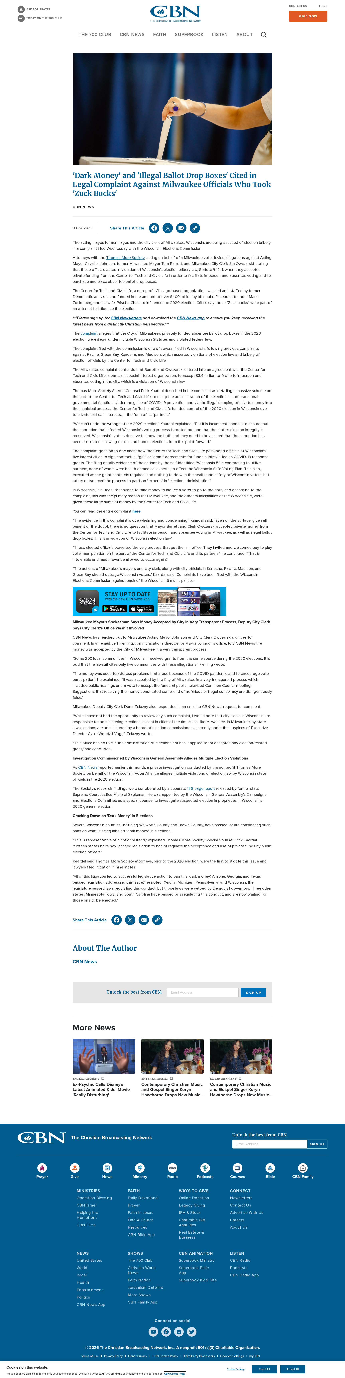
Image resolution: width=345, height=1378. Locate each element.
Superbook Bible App (194, 1270)
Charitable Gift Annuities (192, 1222)
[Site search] (264, 36)
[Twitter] (168, 228)
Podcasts (239, 1267)
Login (323, 6)
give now (308, 16)
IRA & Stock (190, 1212)
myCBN (254, 1356)
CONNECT (240, 1191)
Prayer (134, 1205)
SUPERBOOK (189, 34)
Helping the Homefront (87, 1215)
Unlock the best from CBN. (134, 992)
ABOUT (244, 34)
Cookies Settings (232, 1356)
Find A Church (141, 1220)
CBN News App (91, 1304)
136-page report (201, 788)
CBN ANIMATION (196, 1253)
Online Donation (194, 1198)
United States (89, 1260)
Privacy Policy (113, 1356)
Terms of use (90, 1356)
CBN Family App (143, 1302)
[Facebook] (154, 228)
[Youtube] (153, 1332)
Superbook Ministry (196, 1260)
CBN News (83, 207)
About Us (239, 1227)
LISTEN (220, 34)
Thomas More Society (125, 257)
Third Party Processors (199, 1356)
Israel (82, 1275)
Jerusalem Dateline (145, 1287)
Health (83, 1282)
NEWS (83, 1253)
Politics (83, 1297)
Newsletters (241, 1198)
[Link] (195, 228)
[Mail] (181, 228)
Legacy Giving (192, 1205)
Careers (237, 1220)
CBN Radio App (244, 1275)
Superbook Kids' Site (198, 1280)
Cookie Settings (236, 1369)
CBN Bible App (141, 1234)
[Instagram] (179, 1332)
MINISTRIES (88, 1191)
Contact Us (298, 6)
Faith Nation (139, 1280)
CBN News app (191, 318)
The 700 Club (95, 34)
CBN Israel (86, 1205)
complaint (89, 333)
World (82, 1267)
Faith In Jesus (140, 1212)
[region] (172, 1369)
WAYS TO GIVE (194, 1191)
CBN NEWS (132, 34)
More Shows (139, 1295)
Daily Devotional (143, 1198)
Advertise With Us (247, 1212)
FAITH (160, 34)
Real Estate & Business (191, 1235)
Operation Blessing (94, 1198)
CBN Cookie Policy (165, 1356)
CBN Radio (240, 1260)
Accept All (292, 1369)
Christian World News (142, 1270)
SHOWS (135, 1253)
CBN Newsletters (126, 318)
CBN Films (86, 1225)
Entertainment (90, 1290)
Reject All (264, 1369)
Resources (137, 1227)
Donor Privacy (137, 1356)
